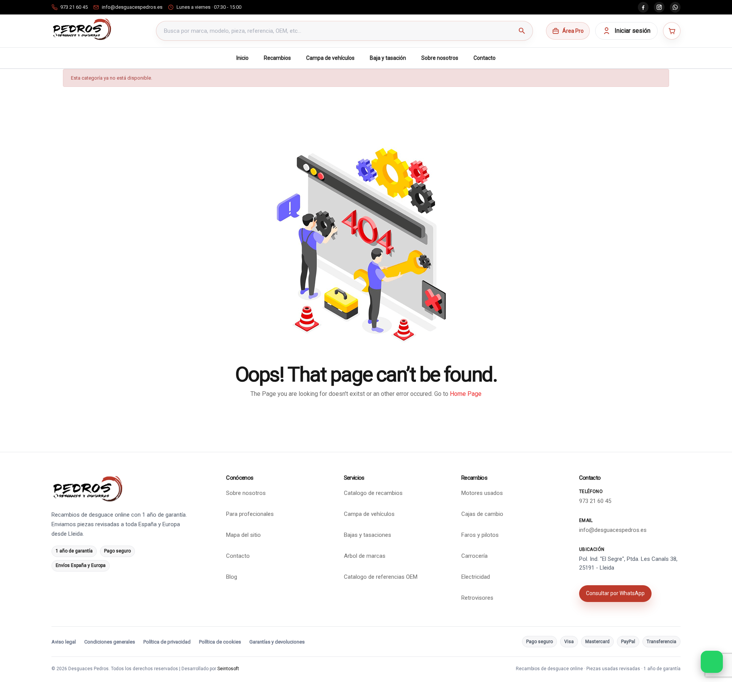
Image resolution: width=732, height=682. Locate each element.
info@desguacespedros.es (613, 530)
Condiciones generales (109, 642)
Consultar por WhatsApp (615, 593)
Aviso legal (63, 642)
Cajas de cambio (482, 514)
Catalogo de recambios (373, 493)
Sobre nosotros (439, 58)
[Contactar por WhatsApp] (712, 662)
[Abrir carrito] (672, 31)
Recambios (277, 58)
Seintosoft (228, 668)
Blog (231, 576)
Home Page (466, 393)
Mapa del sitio (243, 535)
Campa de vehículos (330, 58)
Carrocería (474, 555)
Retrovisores (477, 597)
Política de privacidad (167, 642)
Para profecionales (250, 514)
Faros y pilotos (480, 535)
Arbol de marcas (364, 555)
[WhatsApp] (675, 7)
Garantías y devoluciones (277, 642)
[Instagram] (659, 7)
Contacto (485, 58)
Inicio (242, 58)
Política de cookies (220, 642)
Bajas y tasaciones (367, 535)
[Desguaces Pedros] (81, 29)
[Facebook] (643, 7)
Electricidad (475, 576)
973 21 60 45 (595, 501)
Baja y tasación (388, 58)
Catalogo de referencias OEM (380, 576)
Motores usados (482, 493)
